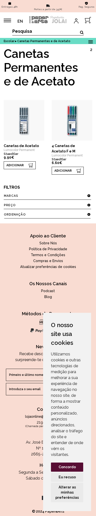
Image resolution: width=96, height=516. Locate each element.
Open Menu (90, 41)
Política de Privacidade (48, 249)
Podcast (48, 291)
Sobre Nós (48, 243)
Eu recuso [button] (67, 477)
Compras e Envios (48, 261)
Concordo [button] (67, 467)
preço (10, 205)
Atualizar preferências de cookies (48, 267)
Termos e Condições (48, 255)
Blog (48, 297)
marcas (11, 196)
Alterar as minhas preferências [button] (67, 492)
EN (20, 21)
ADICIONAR (15, 165)
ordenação (15, 214)
